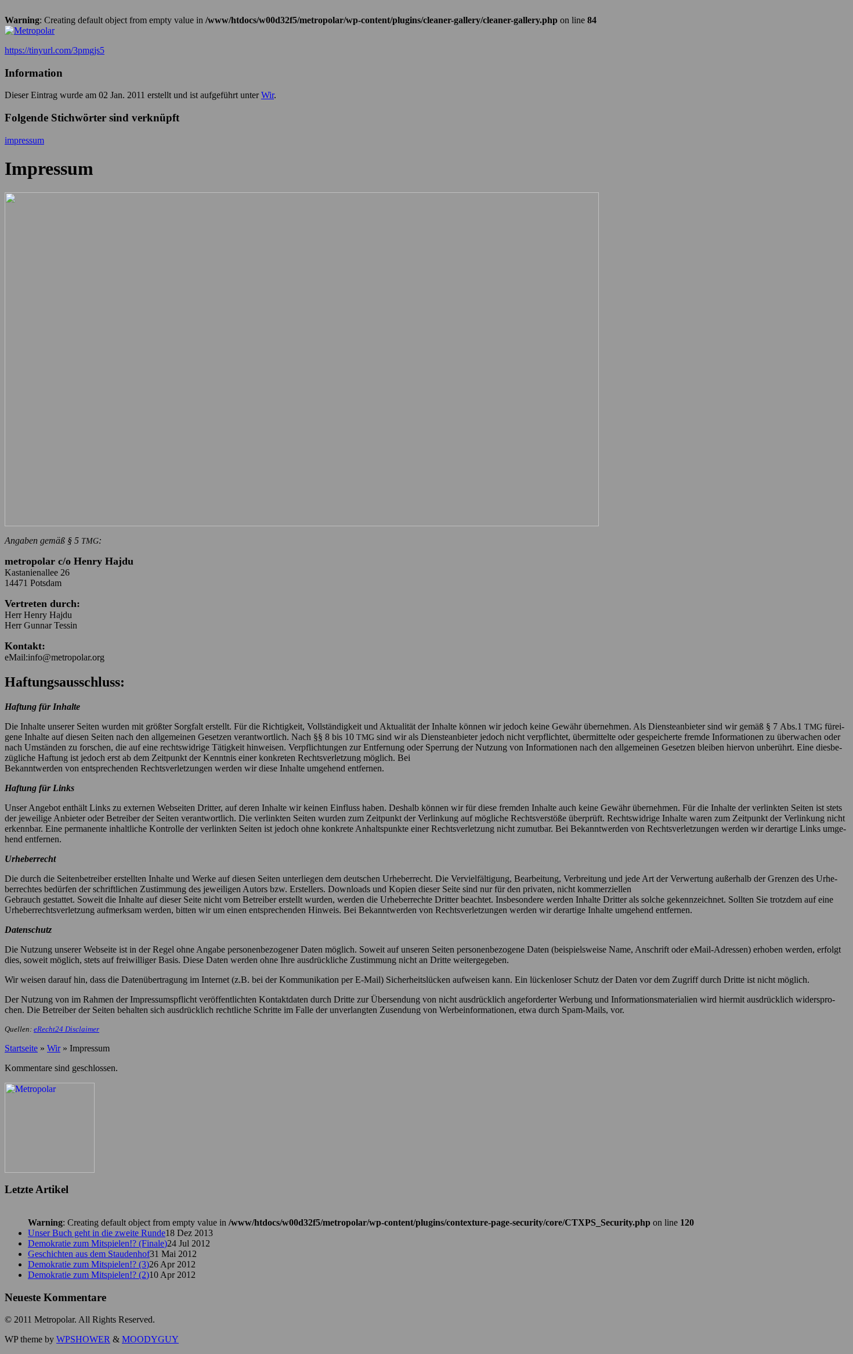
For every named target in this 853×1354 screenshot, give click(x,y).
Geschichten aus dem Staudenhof (89, 1254)
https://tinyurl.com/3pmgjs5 (54, 50)
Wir (267, 95)
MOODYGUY (150, 1339)
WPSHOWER (83, 1339)
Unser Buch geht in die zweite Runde (96, 1233)
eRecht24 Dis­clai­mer (66, 1029)
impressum (24, 140)
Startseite (21, 1048)
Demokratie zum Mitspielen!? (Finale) (97, 1243)
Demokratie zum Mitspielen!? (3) (88, 1264)
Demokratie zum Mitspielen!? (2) (88, 1275)
